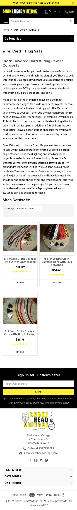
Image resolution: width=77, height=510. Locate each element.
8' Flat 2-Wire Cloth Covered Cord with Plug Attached (57, 262)
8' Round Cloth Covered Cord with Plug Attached (20, 333)
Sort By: (9, 208)
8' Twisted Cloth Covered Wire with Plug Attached (20, 260)
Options (20, 282)
